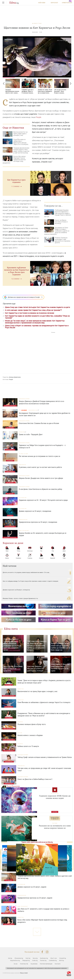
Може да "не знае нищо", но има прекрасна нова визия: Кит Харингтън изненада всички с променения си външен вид (35, 321)
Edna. (14, 2)
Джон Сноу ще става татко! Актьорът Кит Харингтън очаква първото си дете (37, 307)
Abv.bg (10, 958)
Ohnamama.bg (19, 958)
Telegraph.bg (26, 960)
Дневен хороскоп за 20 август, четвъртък (16, 590)
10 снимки (15, 279)
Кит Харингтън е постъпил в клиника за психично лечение (29, 313)
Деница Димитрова (15, 377)
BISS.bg (61, 960)
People (38, 117)
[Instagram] (47, 952)
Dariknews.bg (44, 958)
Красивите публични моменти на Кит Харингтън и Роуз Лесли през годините (16, 271)
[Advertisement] (29, 351)
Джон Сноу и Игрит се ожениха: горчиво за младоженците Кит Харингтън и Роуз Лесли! (36, 326)
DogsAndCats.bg (15, 960)
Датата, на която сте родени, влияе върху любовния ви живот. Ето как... (26, 572)
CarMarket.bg (53, 960)
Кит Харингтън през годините (16, 181)
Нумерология (67, 3)
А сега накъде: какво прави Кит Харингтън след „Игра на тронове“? (33, 310)
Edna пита (11, 628)
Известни (37, 23)
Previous (4, 87)
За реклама (34, 964)
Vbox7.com (53, 958)
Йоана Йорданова (13, 786)
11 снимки (15, 186)
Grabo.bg (35, 960)
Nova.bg (35, 958)
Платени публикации (46, 964)
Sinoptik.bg (62, 958)
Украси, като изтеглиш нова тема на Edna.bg (37, 842)
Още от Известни (13, 127)
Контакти (57, 964)
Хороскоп (54, 3)
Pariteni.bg (43, 960)
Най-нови (41, 3)
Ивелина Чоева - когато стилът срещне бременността (20, 598)
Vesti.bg (28, 958)
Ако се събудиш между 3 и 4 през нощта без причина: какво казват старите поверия (30, 581)
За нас (16, 964)
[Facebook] (42, 952)
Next (70, 87)
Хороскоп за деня (13, 543)
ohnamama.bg (33, 410)
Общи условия (24, 973)
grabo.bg (22, 432)
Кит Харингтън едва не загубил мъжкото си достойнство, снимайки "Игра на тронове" (37, 317)
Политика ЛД (24, 964)
